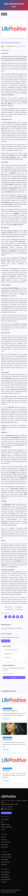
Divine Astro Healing (6, 857)
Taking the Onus (8, 653)
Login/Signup (5, 641)
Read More (5, 718)
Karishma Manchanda (6, 879)
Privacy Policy (4, 844)
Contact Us (4, 839)
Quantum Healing (5, 862)
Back (4, 14)
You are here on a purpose (10, 649)
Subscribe (14, 677)
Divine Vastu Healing (6, 854)
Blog (2, 822)
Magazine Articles (5, 824)
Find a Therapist (5, 819)
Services (3, 829)
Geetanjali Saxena (5, 877)
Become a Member (6, 813)
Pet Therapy (7, 657)
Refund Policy (4, 847)
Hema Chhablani (5, 874)
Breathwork (4, 864)
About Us (3, 837)
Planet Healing (4, 859)
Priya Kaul (3, 882)
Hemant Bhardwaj (5, 872)
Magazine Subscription (6, 827)
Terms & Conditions (6, 842)
